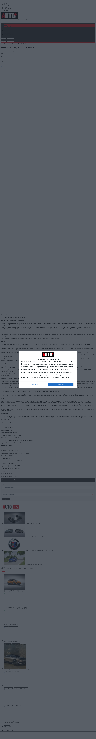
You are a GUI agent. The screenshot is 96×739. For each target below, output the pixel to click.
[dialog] (48, 369)
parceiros (34, 361)
